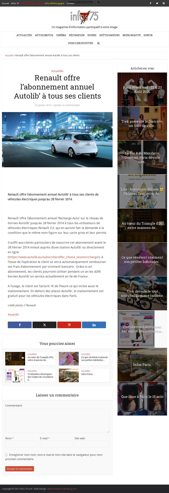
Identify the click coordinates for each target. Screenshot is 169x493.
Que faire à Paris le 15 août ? (142, 398)
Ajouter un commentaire (67, 105)
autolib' (14, 314)
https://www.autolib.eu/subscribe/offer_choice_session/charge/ (54, 257)
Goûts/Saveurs (109, 35)
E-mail (45, 438)
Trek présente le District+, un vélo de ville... (142, 123)
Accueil (9, 55)
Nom (9, 438)
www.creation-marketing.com (62, 488)
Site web (80, 438)
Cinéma (61, 35)
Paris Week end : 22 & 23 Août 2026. (142, 89)
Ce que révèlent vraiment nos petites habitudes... (94, 358)
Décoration (76, 35)
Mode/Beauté (132, 35)
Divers (91, 35)
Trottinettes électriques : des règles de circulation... (142, 329)
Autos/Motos (44, 35)
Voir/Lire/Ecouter (80, 43)
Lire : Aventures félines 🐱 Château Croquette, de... (142, 191)
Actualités (24, 35)
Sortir (148, 35)
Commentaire (13, 405)
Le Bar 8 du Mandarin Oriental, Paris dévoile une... (142, 157)
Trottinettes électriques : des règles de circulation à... (40, 377)
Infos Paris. (87, 374)
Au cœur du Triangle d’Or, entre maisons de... (41, 358)
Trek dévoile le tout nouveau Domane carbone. (142, 293)
